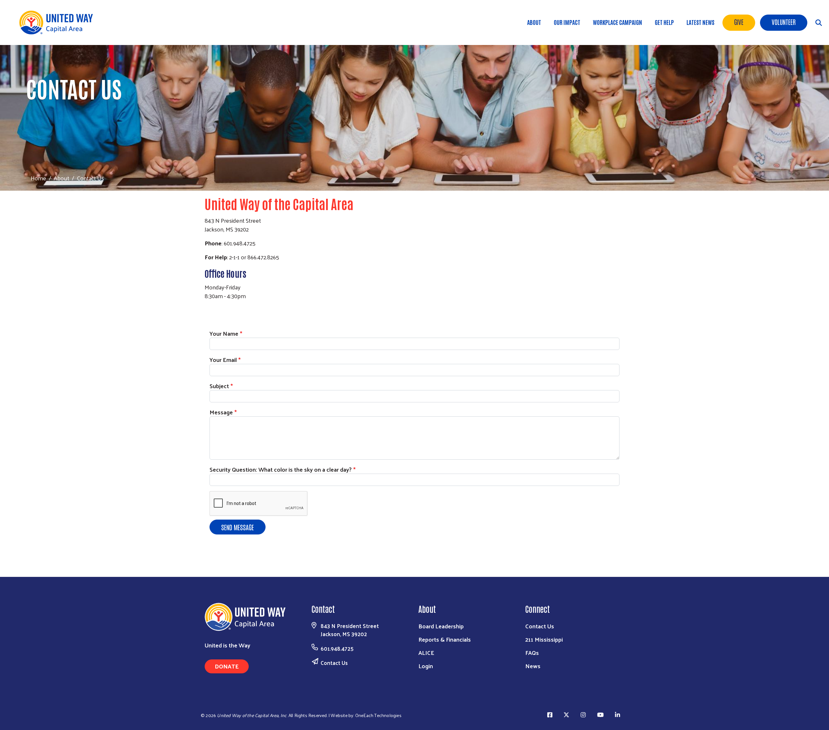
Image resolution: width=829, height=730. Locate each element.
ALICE (426, 652)
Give (739, 21)
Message (221, 412)
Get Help (664, 22)
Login (425, 666)
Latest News (700, 22)
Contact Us (334, 663)
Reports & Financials (444, 639)
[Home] (58, 22)
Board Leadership (441, 626)
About (534, 22)
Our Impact (567, 22)
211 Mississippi (544, 639)
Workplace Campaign (617, 22)
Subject (219, 385)
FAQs (532, 652)
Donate (227, 666)
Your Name (224, 333)
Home (38, 178)
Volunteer (784, 21)
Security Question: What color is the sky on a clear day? (281, 469)
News (532, 666)
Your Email (223, 359)
